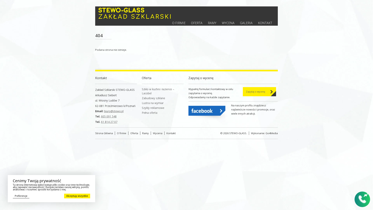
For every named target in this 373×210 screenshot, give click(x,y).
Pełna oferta (149, 113)
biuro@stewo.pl (114, 111)
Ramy (212, 23)
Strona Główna (104, 133)
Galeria (246, 23)
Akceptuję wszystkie (77, 196)
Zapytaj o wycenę (255, 91)
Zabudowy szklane (153, 98)
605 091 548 (109, 116)
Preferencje (21, 196)
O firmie (179, 23)
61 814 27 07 (109, 122)
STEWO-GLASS (237, 133)
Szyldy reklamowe (153, 108)
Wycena (228, 23)
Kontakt (265, 23)
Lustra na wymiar (153, 103)
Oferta (196, 23)
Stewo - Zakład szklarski (134, 13)
